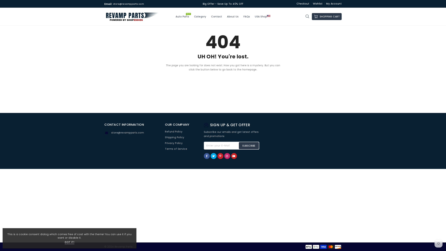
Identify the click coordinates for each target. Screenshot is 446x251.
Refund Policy (174, 131)
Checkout (303, 3)
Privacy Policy (174, 143)
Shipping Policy (174, 137)
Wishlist (318, 3)
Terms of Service (176, 149)
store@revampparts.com (127, 132)
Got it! (69, 242)
